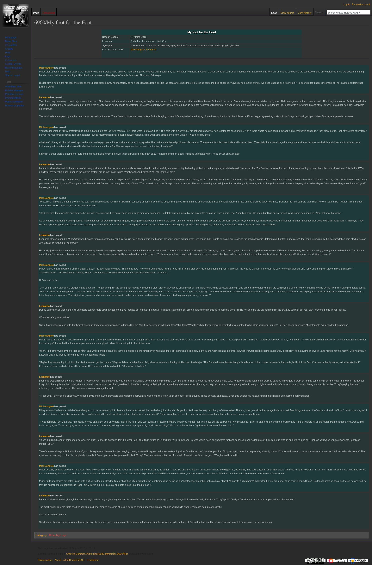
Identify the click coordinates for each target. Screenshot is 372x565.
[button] (319, 12)
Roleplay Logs (57, 535)
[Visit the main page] (15, 15)
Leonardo (151, 49)
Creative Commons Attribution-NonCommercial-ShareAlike (97, 554)
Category (41, 535)
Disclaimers (93, 560)
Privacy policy (45, 560)
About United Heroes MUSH (69, 560)
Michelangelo (138, 49)
